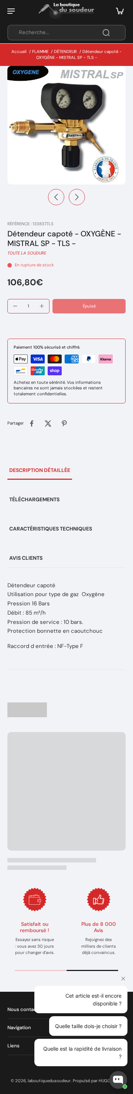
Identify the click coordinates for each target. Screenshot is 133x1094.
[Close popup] (123, 978)
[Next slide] (77, 197)
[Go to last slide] (56, 197)
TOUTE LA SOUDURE (26, 253)
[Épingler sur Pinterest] (64, 423)
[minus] (15, 306)
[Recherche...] (106, 32)
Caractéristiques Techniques (50, 528)
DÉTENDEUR (65, 51)
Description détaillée (39, 470)
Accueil (19, 51)
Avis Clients (25, 558)
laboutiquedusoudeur (49, 1081)
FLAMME (40, 51)
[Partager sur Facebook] (32, 423)
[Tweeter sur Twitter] (48, 423)
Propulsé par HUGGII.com (98, 1081)
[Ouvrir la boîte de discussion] (118, 1080)
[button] (89, 306)
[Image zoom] (66, 125)
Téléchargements (34, 499)
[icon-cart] (117, 10)
